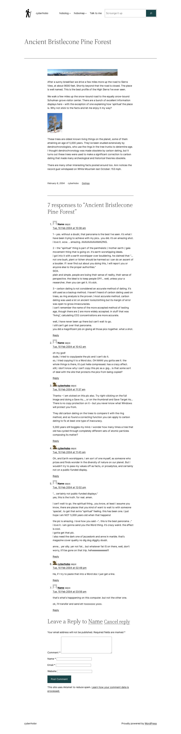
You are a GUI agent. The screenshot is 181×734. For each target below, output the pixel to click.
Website (51, 671)
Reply (56, 335)
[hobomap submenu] (86, 13)
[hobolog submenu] (70, 13)
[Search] (151, 13)
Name (61, 587)
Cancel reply (117, 621)
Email (51, 665)
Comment (53, 652)
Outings (86, 183)
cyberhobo (42, 13)
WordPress (151, 723)
